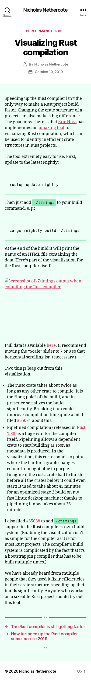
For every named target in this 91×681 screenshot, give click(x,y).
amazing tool (51, 127)
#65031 (24, 420)
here (51, 345)
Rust (60, 31)
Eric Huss (67, 122)
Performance (39, 31)
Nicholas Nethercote (45, 9)
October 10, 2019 (49, 71)
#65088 (33, 521)
